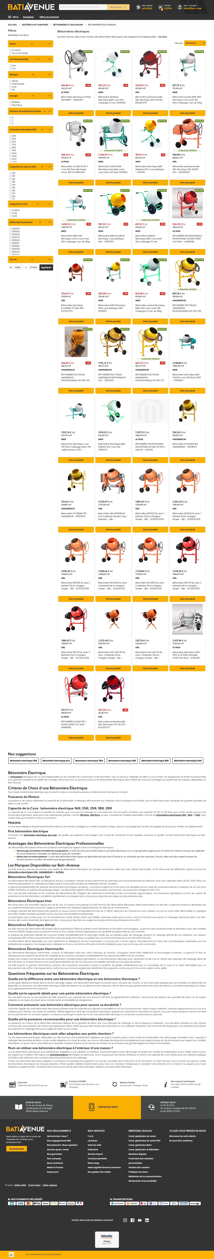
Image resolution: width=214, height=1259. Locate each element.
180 (13, 196)
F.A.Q (90, 1136)
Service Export (95, 1154)
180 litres (84, 815)
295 (14, 135)
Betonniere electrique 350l (89, 760)
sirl (13, 89)
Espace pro (53, 1171)
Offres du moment (49, 17)
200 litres (95, 815)
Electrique (17, 105)
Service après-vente (58, 1149)
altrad (15, 81)
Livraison (92, 1140)
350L (190, 815)
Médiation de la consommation (145, 1176)
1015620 (16, 246)
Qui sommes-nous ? (57, 1136)
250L (198, 815)
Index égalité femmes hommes (104, 1167)
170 (13, 193)
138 (13, 181)
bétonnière (16, 776)
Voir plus (162, 36)
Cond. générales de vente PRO (144, 1140)
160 (13, 187)
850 (14, 147)
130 (13, 176)
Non (14, 65)
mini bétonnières (59, 1054)
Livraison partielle (97, 1158)
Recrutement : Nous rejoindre (62, 1145)
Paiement (93, 1149)
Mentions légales (138, 1154)
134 (13, 178)
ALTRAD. (60, 872)
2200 (14, 162)
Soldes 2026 (20, 1185)
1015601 (15, 243)
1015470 (16, 237)
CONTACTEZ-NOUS (108, 1106)
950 (14, 150)
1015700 (16, 251)
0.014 (14, 213)
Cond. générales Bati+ (140, 1145)
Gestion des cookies (139, 1167)
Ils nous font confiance (181, 1140)
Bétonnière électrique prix (56, 760)
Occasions (28, 17)
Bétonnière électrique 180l (155, 760)
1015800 (16, 254)
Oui (13, 68)
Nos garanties (54, 1154)
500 (14, 141)
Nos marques (54, 1158)
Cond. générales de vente (142, 1136)
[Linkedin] (147, 1221)
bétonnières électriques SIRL (23, 872)
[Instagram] (125, 1221)
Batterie (16, 102)
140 (13, 184)
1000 (14, 153)
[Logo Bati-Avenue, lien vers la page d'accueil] (31, 7)
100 (13, 173)
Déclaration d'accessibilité (143, 1180)
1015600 (16, 240)
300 (14, 138)
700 (14, 144)
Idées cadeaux (50, 1185)
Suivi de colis (94, 1145)
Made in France (55, 1167)
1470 (14, 159)
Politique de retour (138, 1171)
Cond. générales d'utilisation (144, 1149)
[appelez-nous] (91, 1110)
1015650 (16, 249)
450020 (16, 228)
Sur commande (20, 53)
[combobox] (94, 7)
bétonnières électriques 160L (171, 815)
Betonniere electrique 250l (122, 760)
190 (13, 199)
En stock (16, 50)
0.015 (14, 216)
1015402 (16, 231)
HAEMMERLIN (45, 872)
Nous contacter (55, 1163)
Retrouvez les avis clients (182, 1136)
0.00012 (16, 210)
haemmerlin (18, 83)
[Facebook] (132, 1221)
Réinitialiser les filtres (18, 35)
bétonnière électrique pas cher (40, 835)
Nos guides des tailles (99, 1171)
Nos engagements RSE (59, 1140)
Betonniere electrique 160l (23, 760)
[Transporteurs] (158, 1204)
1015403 (16, 234)
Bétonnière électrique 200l (188, 760)
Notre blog (93, 1163)
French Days (34, 1185)
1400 (14, 156)
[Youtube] (140, 1220)
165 (13, 190)
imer (14, 86)
